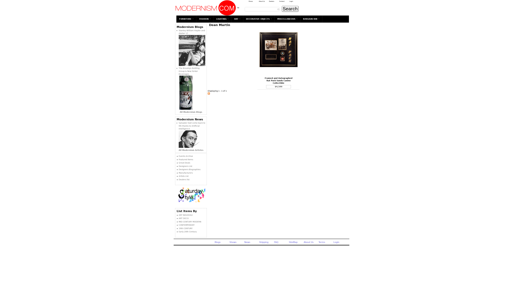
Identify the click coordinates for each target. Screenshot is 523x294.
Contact (282, 1)
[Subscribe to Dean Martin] (209, 94)
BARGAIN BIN (310, 19)
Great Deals (184, 163)
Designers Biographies (189, 169)
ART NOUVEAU (186, 215)
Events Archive (186, 156)
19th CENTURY (186, 228)
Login (291, 1)
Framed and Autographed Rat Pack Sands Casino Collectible (278, 80)
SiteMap (293, 242)
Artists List (183, 176)
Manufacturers (186, 173)
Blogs (218, 242)
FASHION (204, 19)
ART (236, 19)
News (247, 242)
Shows (251, 1)
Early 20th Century (188, 232)
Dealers (271, 1)
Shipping (263, 242)
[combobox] (262, 9)
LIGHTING (221, 19)
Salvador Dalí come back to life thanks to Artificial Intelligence (192, 126)
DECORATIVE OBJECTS (258, 19)
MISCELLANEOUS (286, 19)
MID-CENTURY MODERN (190, 222)
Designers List (185, 166)
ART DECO (184, 218)
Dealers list (184, 179)
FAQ (276, 242)
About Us (262, 1)
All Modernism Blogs (191, 112)
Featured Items (186, 159)
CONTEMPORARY (187, 225)
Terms (322, 242)
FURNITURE (185, 19)
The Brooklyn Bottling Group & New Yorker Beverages (189, 71)
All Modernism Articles (191, 150)
